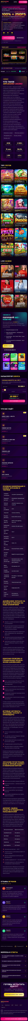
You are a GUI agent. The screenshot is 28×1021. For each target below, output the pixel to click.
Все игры (3, 167)
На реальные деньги (10, 350)
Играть (21, 1016)
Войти (15, 1)
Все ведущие (4, 263)
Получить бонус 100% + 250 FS (14, 994)
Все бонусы (20, 37)
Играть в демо (8, 345)
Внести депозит (14, 401)
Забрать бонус (7, 37)
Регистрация (23, 1)
